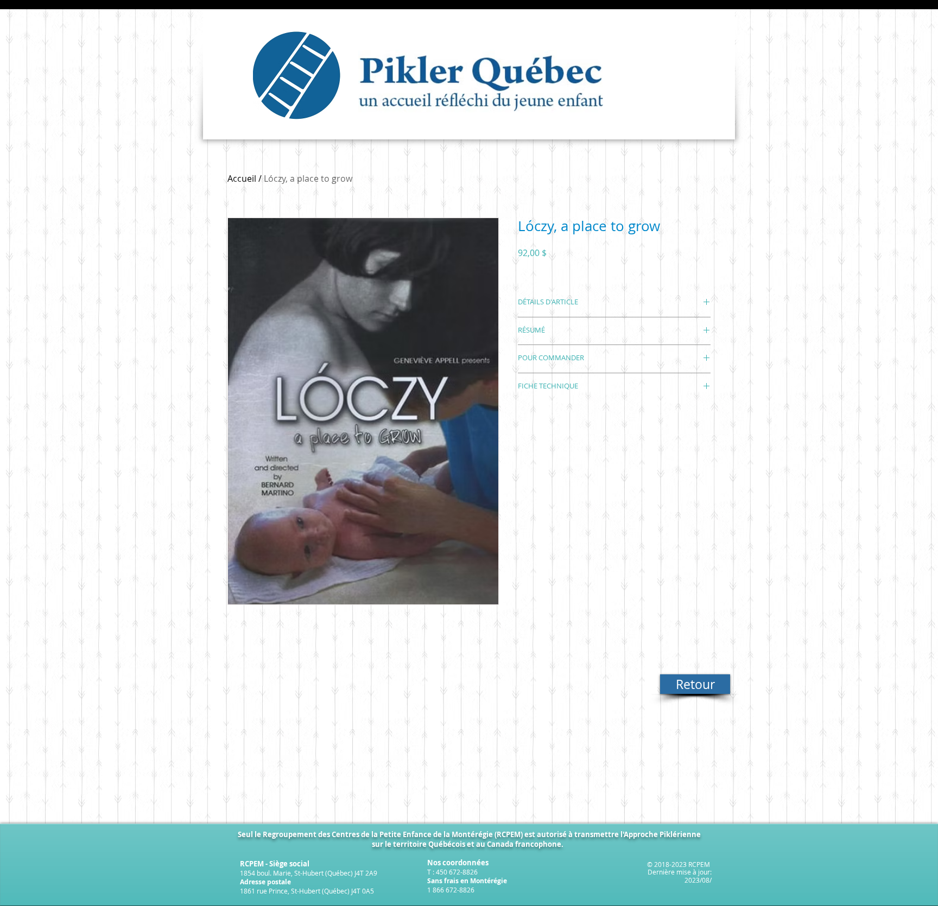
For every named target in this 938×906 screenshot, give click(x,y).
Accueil (241, 178)
